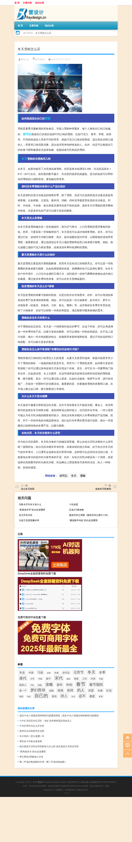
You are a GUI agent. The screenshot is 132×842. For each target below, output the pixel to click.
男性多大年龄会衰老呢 (30, 741)
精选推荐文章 (74, 782)
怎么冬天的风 (27, 488)
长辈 (101, 696)
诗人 (64, 695)
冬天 (24, 158)
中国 (31, 672)
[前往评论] (126, 745)
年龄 (101, 678)
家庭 (68, 679)
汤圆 (51, 690)
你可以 (27, 134)
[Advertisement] (66, 819)
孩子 (48, 678)
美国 (21, 696)
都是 (92, 696)
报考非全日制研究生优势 (31, 730)
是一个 (23, 690)
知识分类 (39, 2)
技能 (40, 685)
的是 (91, 690)
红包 (109, 690)
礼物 (100, 690)
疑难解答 (94, 782)
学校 (40, 678)
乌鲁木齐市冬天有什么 (30, 504)
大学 (32, 678)
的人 (81, 690)
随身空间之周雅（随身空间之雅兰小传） (89, 514)
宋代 (59, 678)
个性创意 (73, 504)
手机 (32, 685)
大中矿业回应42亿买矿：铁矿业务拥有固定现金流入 (45, 720)
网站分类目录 (60, 782)
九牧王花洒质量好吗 (29, 520)
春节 (80, 683)
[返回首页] (126, 737)
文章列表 (27, 2)
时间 (69, 684)
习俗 (40, 672)
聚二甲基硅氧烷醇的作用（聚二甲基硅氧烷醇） (43, 761)
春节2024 (28, 32)
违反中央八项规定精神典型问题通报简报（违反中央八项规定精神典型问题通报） (60, 715)
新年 (60, 684)
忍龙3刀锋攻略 (76, 509)
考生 (29, 696)
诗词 (73, 696)
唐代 (22, 677)
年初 (93, 678)
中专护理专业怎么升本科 (31, 725)
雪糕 (48, 118)
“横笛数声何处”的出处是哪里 (83, 520)
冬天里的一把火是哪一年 (31, 736)
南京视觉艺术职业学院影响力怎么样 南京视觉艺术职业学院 (49, 746)
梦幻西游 (37, 690)
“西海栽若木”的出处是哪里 (32, 751)
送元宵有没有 (25, 514)
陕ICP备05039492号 (107, 782)
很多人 (23, 684)
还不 (82, 695)
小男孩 (66, 793)
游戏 (60, 690)
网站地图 (85, 782)
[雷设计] (31, 6)
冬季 (102, 672)
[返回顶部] (126, 753)
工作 (84, 678)
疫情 (70, 690)
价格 (49, 673)
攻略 (49, 684)
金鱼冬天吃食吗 (103, 488)
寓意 (76, 678)
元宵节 (79, 672)
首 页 (17, 2)
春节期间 (96, 684)
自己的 (41, 695)
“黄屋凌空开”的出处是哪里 (32, 509)
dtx (27, 59)
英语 (54, 696)
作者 (56, 672)
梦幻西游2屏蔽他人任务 (31, 756)
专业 (22, 672)
